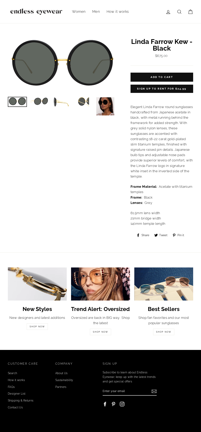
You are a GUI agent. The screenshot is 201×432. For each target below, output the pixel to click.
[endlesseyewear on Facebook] (105, 403)
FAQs (11, 387)
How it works (118, 11)
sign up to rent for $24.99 (161, 88)
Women (78, 11)
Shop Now (37, 326)
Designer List (17, 393)
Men (96, 11)
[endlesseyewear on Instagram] (122, 403)
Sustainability (64, 380)
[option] (62, 66)
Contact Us (15, 407)
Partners (61, 387)
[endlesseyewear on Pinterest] (113, 403)
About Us (61, 373)
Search (12, 373)
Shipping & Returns (21, 400)
